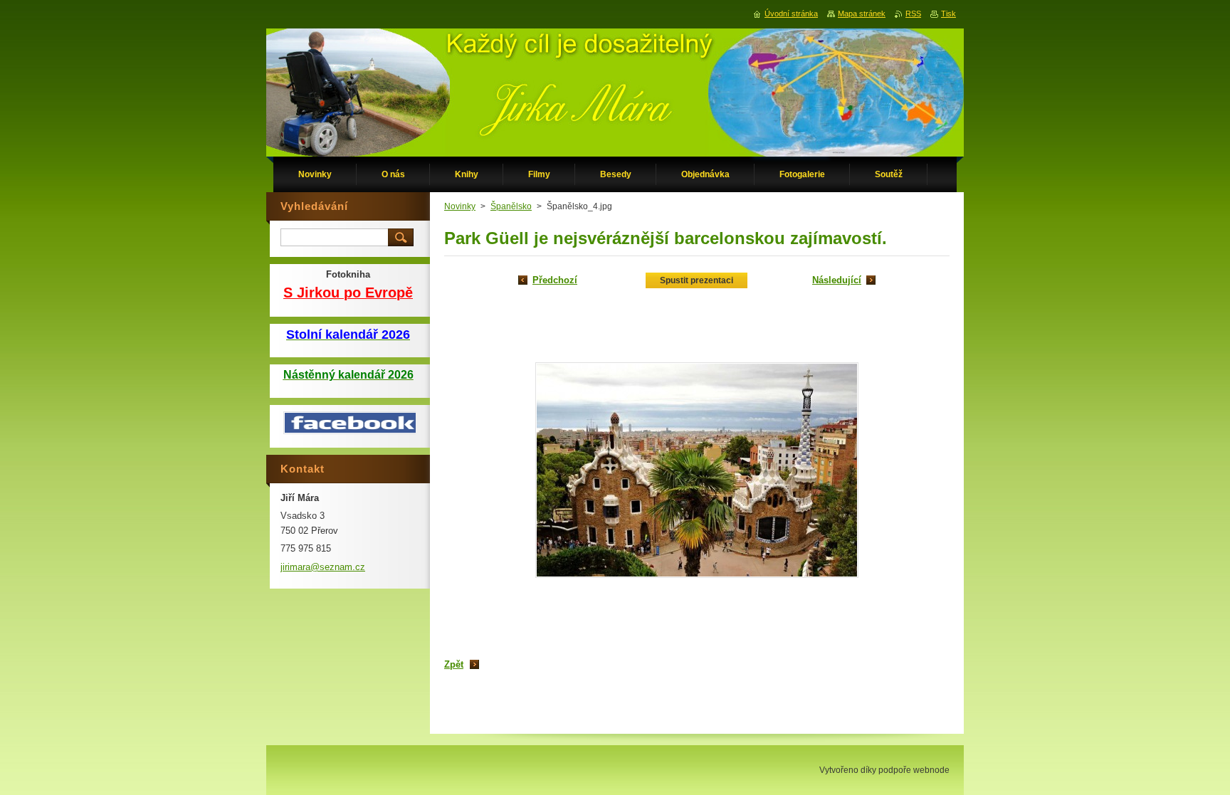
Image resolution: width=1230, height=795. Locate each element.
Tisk (948, 13)
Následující (836, 280)
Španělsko (511, 206)
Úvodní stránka (791, 13)
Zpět (453, 664)
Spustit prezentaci (696, 280)
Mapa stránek (861, 13)
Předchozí (554, 280)
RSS (913, 13)
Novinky (459, 206)
